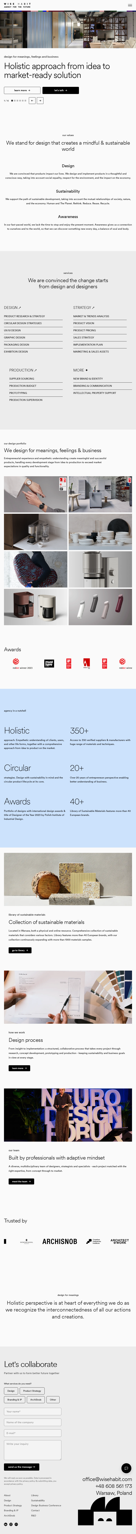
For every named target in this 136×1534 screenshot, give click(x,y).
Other (53, 1399)
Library (34, 1495)
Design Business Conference (46, 1505)
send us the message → (21, 1466)
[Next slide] (40, 100)
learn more (20, 90)
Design (11, 1391)
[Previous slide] (36, 30)
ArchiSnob (35, 1399)
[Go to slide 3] (17, 100)
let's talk (59, 90)
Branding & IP (14, 1399)
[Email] (16, 1524)
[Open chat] (126, 1468)
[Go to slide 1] (12, 100)
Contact (35, 1510)
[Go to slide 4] (20, 100)
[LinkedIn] (5, 1524)
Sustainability (38, 1500)
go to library (18, 950)
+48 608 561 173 (114, 1486)
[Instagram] (11, 1524)
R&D (33, 1515)
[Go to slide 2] (15, 100)
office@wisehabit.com (107, 1479)
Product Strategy (32, 1391)
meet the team (19, 1181)
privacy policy (29, 1481)
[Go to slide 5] (23, 100)
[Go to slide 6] (25, 100)
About (7, 1495)
